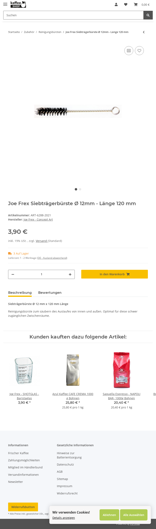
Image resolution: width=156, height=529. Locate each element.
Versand (42, 241)
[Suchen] (148, 15)
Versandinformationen (23, 475)
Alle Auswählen (133, 515)
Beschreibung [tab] (20, 293)
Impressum (64, 486)
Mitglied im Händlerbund (25, 467)
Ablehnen (109, 515)
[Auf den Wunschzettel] (139, 50)
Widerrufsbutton (23, 507)
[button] (116, 4)
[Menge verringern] (12, 274)
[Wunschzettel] (126, 4)
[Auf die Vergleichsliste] (128, 50)
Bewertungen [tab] (50, 293)
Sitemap (62, 479)
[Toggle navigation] (5, 2)
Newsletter (15, 482)
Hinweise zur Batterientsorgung (69, 455)
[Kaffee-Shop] (18, 4)
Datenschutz (65, 464)
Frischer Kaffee (18, 453)
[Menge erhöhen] (70, 274)
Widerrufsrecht (67, 493)
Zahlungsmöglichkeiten (24, 460)
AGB (60, 471)
